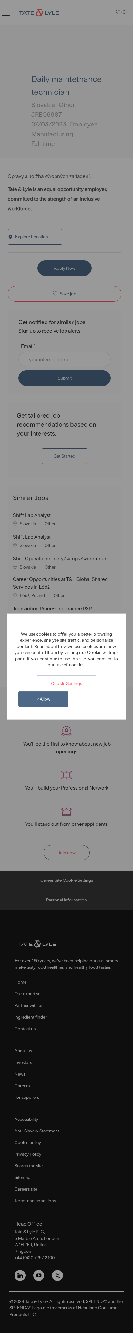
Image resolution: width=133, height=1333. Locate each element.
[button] (66, 683)
